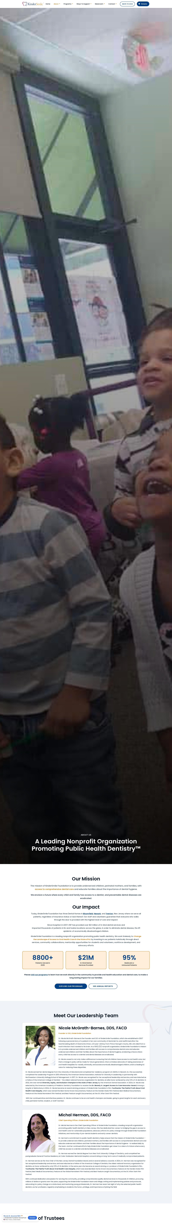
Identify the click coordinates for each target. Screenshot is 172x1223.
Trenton (109, 913)
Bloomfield (88, 913)
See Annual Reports (103, 986)
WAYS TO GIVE (127, 4)
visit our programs (39, 974)
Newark (97, 913)
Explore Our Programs (71, 986)
